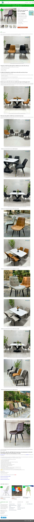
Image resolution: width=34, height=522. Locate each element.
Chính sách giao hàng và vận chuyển (12, 506)
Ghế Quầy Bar (17, 4)
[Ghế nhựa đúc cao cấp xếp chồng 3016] (17, 490)
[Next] (15, 16)
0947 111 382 (3, 0)
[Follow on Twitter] (32, 0)
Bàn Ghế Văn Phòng (22, 4)
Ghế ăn (25, 8)
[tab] (1, 32)
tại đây (15, 474)
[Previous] (1, 16)
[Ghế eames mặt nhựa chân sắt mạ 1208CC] (5, 490)
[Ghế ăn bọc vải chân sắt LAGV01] (28, 490)
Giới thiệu (6, 4)
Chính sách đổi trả (11, 508)
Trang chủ (3, 4)
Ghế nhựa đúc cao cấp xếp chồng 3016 (16, 497)
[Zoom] (1, 23)
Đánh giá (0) (4, 32)
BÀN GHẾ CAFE (9, 4)
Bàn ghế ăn (22, 8)
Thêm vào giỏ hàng (23, 27)
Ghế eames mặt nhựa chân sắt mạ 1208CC (5, 497)
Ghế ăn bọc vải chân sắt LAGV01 (26, 497)
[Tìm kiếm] (8, 2)
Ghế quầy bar (19, 505)
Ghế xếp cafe (19, 509)
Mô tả (1, 32)
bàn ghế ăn (27, 454)
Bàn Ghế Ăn (13, 4)
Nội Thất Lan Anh (2, 454)
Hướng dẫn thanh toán (12, 507)
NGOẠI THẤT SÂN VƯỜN (28, 4)
